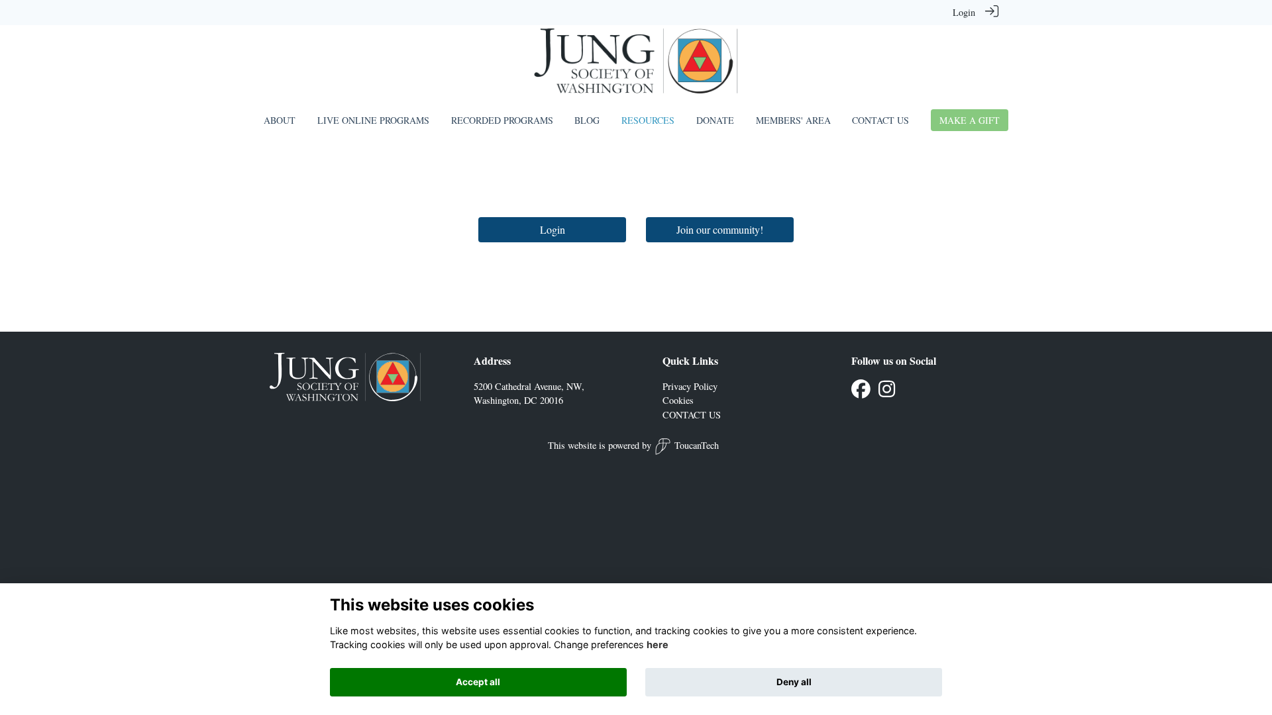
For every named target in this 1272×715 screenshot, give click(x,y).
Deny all (794, 682)
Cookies (678, 400)
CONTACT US (691, 414)
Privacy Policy (689, 386)
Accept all (478, 682)
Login (964, 12)
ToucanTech (696, 445)
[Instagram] (886, 392)
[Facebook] (861, 392)
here (657, 645)
